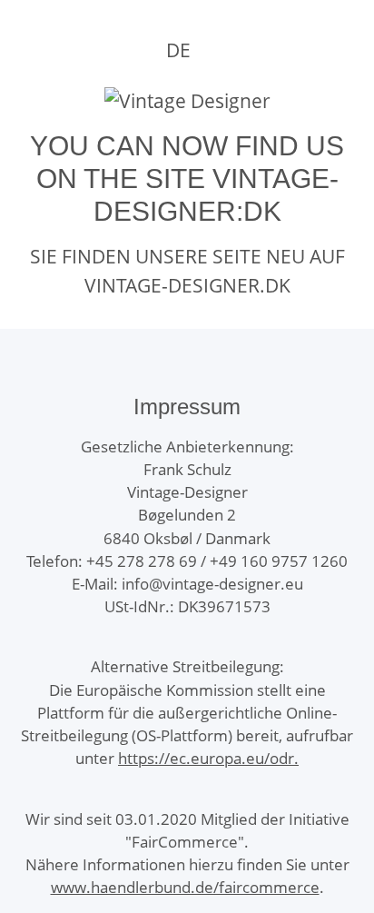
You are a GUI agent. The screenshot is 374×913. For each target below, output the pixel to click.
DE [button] (178, 50)
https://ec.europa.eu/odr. (208, 758)
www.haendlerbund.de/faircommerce (185, 887)
